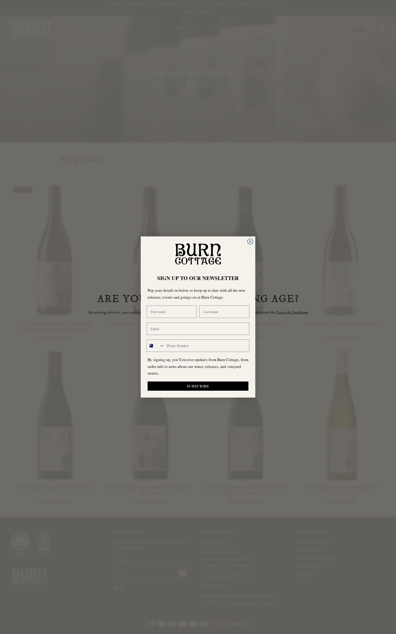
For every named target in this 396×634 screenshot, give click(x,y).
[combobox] (155, 346)
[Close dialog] (250, 241)
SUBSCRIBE (198, 386)
